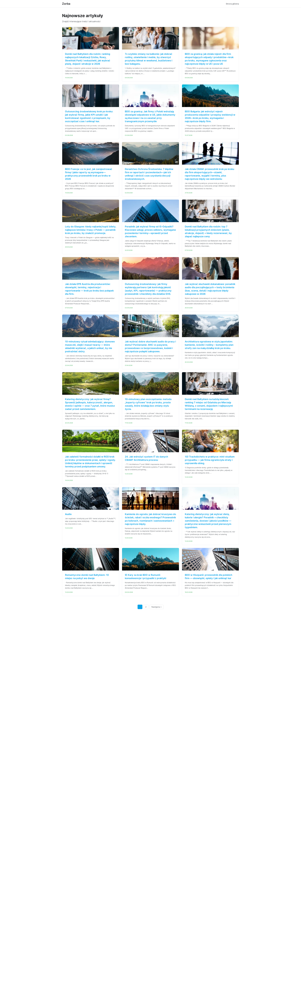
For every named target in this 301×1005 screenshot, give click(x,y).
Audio (68, 514)
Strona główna (232, 4)
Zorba (66, 3)
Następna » (156, 607)
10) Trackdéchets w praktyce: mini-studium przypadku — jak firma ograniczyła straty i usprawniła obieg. (210, 460)
